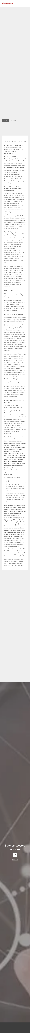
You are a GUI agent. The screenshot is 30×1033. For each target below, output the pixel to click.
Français (13, 120)
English (5, 120)
